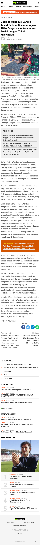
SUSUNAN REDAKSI (19, 526)
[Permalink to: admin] (3, 38)
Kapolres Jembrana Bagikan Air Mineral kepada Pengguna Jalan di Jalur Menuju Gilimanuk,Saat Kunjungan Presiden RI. (18, 137)
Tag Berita (8, 378)
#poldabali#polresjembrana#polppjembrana (21, 368)
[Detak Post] (20, 3)
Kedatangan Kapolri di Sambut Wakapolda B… (17, 402)
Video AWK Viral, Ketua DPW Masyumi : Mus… (23, 509)
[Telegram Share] (33, 327)
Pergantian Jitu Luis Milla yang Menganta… (21, 477)
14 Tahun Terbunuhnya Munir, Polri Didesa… (22, 493)
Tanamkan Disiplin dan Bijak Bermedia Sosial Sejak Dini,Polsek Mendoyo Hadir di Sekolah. (31, 339)
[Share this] (23, 327)
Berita (3, 387)
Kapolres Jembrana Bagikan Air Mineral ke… (17, 390)
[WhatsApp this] (37, 327)
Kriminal (17, 490)
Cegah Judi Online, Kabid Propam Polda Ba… (22, 485)
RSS (21, 533)
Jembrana (7, 371)
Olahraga (13, 474)
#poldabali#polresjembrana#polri (17, 364)
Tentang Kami (29, 523)
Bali (5, 375)
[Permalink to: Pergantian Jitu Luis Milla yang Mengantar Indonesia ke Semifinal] (20, 456)
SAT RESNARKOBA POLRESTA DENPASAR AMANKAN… (17, 396)
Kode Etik (10, 523)
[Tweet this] (28, 327)
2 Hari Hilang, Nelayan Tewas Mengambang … (20, 501)
